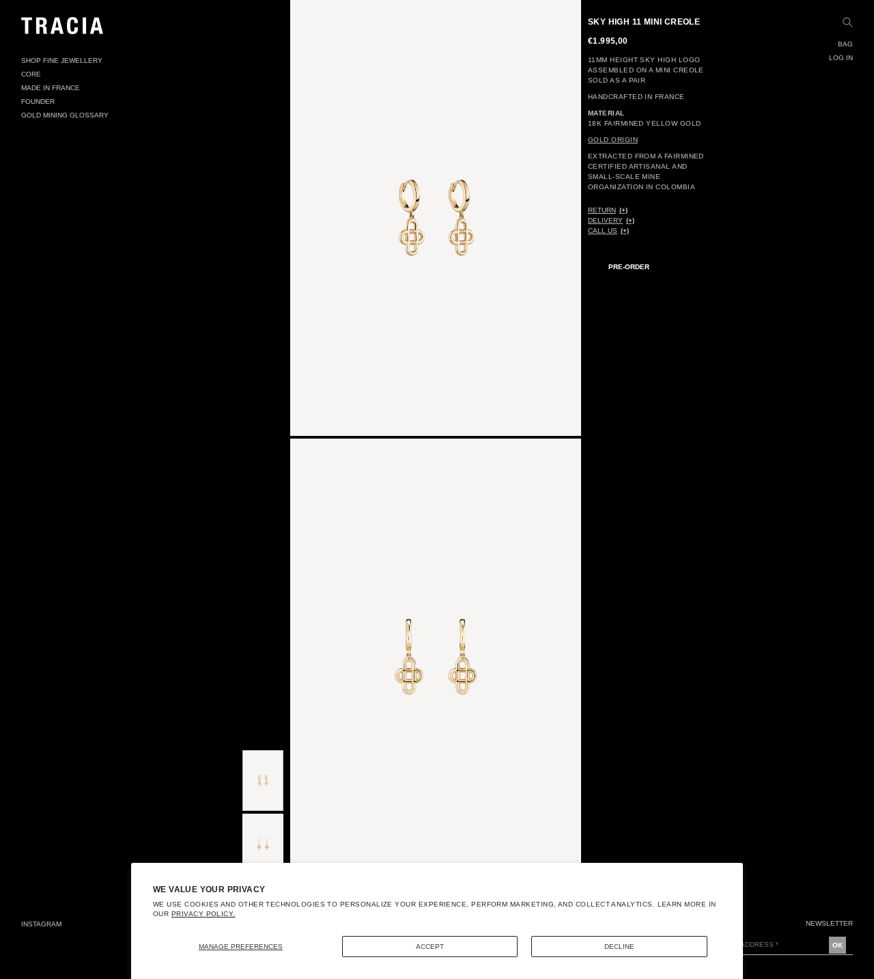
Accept (430, 946)
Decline (619, 946)
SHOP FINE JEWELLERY (61, 60)
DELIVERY (605, 220)
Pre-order (628, 267)
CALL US (602, 230)
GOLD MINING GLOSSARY (65, 115)
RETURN (602, 210)
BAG (845, 44)
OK (837, 945)
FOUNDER (38, 101)
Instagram (41, 924)
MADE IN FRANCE (50, 88)
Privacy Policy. (203, 914)
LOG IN (841, 57)
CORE (31, 74)
